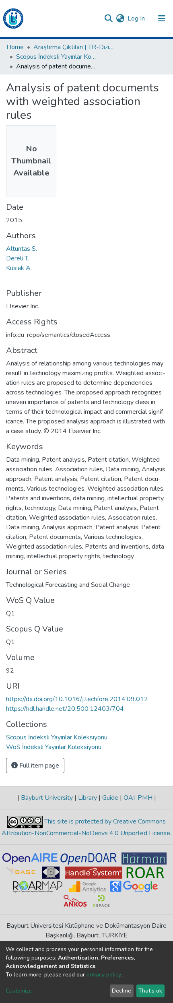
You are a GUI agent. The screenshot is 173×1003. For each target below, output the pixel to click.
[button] (120, 18)
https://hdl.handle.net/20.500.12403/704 (65, 708)
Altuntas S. (21, 248)
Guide (110, 797)
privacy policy (103, 974)
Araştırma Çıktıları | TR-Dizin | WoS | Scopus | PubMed (73, 47)
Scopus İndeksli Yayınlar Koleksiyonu (56, 56)
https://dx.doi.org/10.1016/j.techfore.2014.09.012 (77, 699)
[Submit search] (108, 18)
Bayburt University (46, 797)
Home (15, 47)
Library (87, 797)
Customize (19, 991)
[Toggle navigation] (161, 18)
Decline (121, 991)
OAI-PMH (138, 797)
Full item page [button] (38, 765)
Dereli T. (17, 258)
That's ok (150, 991)
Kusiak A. (19, 268)
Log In (137, 18)
